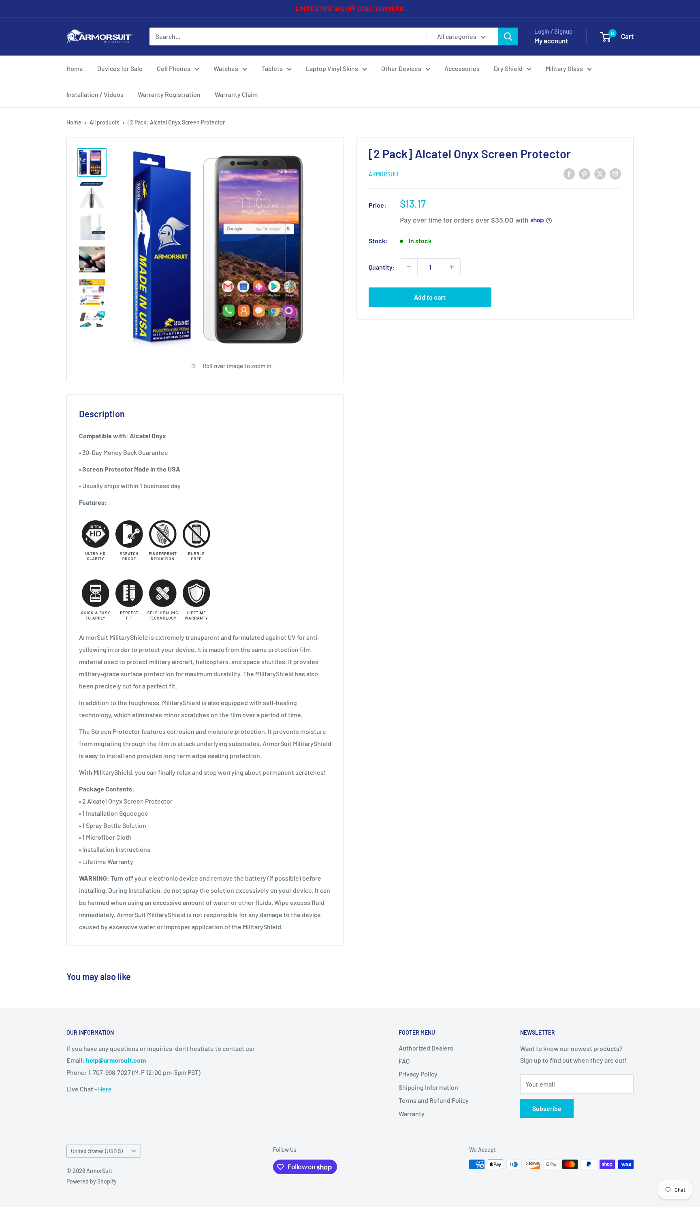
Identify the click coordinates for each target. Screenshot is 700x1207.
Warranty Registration (169, 94)
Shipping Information (428, 1087)
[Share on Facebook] (569, 173)
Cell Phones (173, 68)
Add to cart (430, 296)
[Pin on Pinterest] (584, 173)
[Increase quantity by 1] (451, 266)
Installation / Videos (95, 94)
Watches (225, 68)
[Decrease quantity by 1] (408, 266)
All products (105, 122)
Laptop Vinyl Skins (332, 68)
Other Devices (401, 68)
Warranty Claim (236, 94)
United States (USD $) (97, 1150)
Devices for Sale (120, 68)
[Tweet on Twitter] (600, 173)
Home (74, 68)
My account (551, 40)
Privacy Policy (418, 1074)
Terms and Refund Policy (434, 1100)
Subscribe (546, 1108)
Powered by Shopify (91, 1181)
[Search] (508, 36)
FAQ (404, 1061)
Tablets (272, 68)
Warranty (412, 1113)
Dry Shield (508, 68)
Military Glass (564, 68)
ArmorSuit (384, 173)
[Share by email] (615, 173)
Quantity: (382, 266)
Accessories (462, 68)
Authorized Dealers (426, 1048)
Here (105, 1089)
